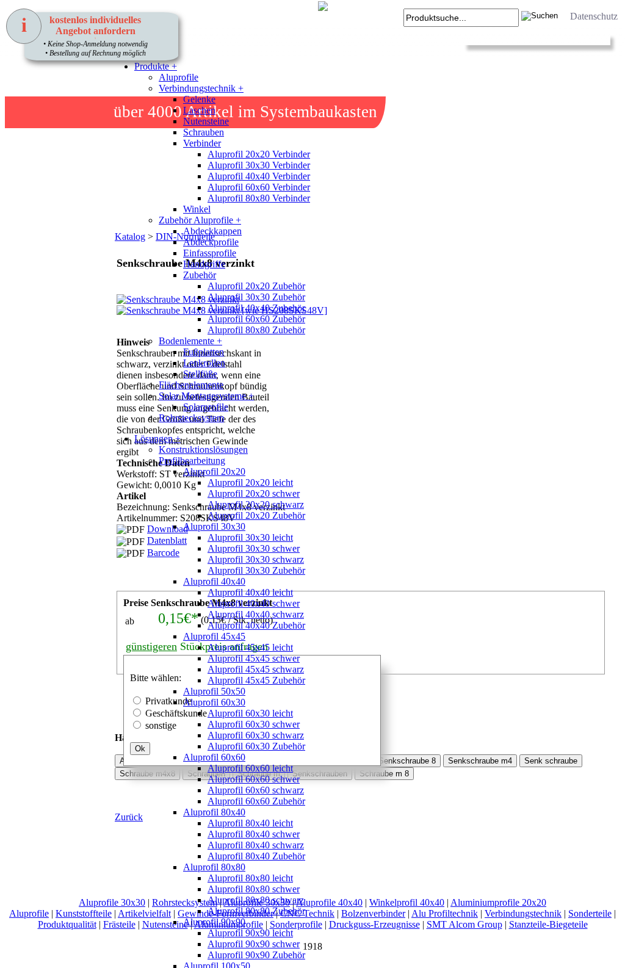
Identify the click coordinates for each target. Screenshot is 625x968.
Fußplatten (203, 352)
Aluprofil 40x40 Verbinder (259, 176)
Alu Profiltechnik (444, 913)
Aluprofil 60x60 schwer (254, 779)
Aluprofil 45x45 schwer (254, 658)
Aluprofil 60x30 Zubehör (256, 746)
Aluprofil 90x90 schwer (254, 944)
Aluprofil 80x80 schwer (254, 889)
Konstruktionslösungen (203, 449)
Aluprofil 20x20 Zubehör (256, 286)
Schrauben (203, 132)
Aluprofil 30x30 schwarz (256, 559)
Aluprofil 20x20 (214, 471)
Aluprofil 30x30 (214, 526)
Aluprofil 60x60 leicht (250, 768)
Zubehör (199, 275)
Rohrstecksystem (191, 418)
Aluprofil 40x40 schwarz (256, 614)
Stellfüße (200, 374)
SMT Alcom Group (464, 924)
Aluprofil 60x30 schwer (254, 724)
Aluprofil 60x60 (214, 757)
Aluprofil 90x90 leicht (250, 933)
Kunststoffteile (84, 913)
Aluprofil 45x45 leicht (250, 647)
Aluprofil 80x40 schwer (254, 834)
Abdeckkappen (212, 231)
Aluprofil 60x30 (214, 702)
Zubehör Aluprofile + (200, 220)
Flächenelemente (191, 385)
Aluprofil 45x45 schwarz (256, 669)
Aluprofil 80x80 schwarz (256, 900)
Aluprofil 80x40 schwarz (256, 845)
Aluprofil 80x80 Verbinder (259, 198)
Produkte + (155, 66)
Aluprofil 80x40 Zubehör (256, 856)
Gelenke (199, 99)
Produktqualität (67, 924)
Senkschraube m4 (480, 760)
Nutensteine (206, 121)
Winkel (197, 209)
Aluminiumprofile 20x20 (498, 902)
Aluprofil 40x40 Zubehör (256, 308)
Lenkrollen (204, 363)
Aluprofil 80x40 (214, 812)
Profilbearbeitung (192, 460)
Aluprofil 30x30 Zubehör (256, 297)
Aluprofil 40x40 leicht (250, 592)
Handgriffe (204, 264)
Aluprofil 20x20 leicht (250, 482)
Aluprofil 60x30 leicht (250, 713)
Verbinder (202, 143)
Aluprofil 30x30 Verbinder (259, 165)
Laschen (199, 110)
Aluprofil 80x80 (214, 867)
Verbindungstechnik (523, 913)
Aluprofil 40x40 (214, 581)
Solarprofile (205, 407)
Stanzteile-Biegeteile (548, 924)
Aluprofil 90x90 (214, 922)
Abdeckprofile (211, 242)
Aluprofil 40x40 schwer (254, 603)
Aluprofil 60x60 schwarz (256, 790)
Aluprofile (178, 77)
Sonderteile (590, 913)
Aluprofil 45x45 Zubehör (256, 680)
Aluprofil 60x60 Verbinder (259, 187)
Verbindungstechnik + (201, 88)
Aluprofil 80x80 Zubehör (256, 330)
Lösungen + (157, 438)
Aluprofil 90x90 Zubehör (256, 955)
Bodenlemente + (190, 341)
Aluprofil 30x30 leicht (250, 537)
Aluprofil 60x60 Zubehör (256, 319)
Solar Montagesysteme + (206, 396)
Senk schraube (550, 760)
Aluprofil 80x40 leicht (250, 823)
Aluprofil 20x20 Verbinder (259, 154)
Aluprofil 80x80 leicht (250, 878)
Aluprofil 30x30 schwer (254, 548)
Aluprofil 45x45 (214, 636)
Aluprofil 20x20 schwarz (256, 504)
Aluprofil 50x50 (214, 691)
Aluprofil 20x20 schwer (254, 493)
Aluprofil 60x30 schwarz (256, 735)
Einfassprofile (209, 253)
